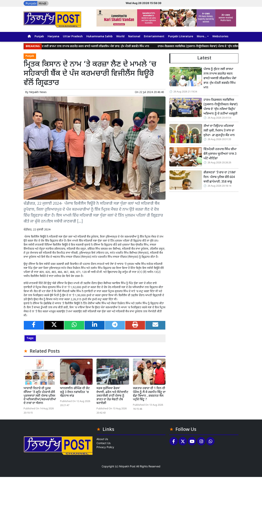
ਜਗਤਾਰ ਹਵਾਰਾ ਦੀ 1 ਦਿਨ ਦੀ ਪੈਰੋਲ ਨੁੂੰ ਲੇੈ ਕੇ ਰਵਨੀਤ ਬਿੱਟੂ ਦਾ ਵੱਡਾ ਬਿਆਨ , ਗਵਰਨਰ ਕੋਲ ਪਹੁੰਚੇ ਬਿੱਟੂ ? (149, 394)
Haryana (53, 36)
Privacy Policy (105, 447)
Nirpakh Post (127, 466)
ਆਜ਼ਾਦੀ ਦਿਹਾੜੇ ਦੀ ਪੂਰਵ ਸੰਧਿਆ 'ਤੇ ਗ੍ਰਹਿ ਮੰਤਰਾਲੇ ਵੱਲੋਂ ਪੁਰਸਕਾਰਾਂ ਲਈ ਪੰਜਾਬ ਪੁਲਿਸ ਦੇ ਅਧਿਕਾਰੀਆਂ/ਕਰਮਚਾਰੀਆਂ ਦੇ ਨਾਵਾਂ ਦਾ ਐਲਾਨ (40, 395)
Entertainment (154, 36)
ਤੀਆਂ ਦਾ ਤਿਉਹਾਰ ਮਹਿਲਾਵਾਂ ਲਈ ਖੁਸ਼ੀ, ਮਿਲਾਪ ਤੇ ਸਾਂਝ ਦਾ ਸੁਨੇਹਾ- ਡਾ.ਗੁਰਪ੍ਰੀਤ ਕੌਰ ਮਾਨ (219, 130)
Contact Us (103, 443)
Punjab (39, 36)
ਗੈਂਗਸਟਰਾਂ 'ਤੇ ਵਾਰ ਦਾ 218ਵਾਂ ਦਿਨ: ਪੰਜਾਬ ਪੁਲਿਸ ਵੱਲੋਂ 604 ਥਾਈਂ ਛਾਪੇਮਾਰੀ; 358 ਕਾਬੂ (220, 177)
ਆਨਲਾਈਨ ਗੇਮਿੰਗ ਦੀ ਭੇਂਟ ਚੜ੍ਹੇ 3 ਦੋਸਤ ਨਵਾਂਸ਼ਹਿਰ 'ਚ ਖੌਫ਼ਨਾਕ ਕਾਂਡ (75, 392)
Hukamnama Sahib (99, 36)
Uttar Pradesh (73, 36)
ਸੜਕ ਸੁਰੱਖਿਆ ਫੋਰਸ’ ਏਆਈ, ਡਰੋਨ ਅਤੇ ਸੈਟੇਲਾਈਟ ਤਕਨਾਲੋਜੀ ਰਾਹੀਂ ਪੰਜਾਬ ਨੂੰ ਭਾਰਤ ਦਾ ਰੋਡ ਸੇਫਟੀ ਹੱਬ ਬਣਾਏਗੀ (112, 395)
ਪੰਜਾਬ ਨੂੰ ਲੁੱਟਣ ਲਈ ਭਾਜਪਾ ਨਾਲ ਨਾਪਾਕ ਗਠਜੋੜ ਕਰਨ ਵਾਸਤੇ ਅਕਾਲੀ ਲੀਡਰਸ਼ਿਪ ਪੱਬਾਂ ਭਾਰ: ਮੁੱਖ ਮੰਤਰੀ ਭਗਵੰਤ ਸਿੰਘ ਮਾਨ (74, 46)
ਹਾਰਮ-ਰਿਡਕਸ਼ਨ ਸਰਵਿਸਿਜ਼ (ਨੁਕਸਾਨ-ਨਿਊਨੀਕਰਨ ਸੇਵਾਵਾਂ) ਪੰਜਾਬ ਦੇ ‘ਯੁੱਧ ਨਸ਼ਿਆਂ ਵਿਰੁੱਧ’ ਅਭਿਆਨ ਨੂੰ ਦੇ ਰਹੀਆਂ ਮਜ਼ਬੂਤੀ (221, 107)
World (120, 36)
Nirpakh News (38, 92)
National (134, 36)
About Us (102, 439)
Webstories (220, 36)
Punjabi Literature (180, 36)
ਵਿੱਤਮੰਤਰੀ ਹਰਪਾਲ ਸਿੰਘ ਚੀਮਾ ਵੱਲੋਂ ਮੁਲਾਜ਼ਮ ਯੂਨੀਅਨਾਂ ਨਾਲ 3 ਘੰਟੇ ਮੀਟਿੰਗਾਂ (220, 154)
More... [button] (201, 36)
